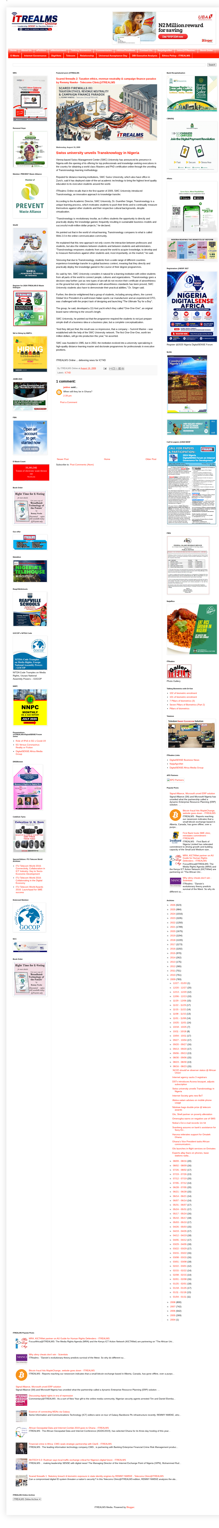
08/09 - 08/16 (180, 1161)
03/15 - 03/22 (180, 1253)
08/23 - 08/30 (180, 1062)
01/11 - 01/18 (180, 1292)
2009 (173, 979)
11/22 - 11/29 (180, 1005)
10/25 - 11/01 (180, 1022)
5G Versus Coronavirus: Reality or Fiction (28, 746)
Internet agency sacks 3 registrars (189, 1077)
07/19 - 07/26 (180, 1174)
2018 (173, 940)
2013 (173, 962)
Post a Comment (68, 402)
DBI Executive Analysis (144, 55)
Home (13, 50)
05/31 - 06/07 (180, 1204)
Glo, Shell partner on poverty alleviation (192, 1114)
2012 (173, 966)
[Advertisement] (106, 430)
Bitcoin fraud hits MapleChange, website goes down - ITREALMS (199, 812)
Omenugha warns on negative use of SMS (193, 1118)
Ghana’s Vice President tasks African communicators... (191, 1142)
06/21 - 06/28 (180, 1191)
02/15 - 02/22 (180, 1270)
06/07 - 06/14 (180, 1200)
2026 (173, 905)
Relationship (87, 55)
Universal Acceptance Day (113, 55)
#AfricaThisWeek (126, 50)
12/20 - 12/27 (180, 987)
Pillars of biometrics (179, 708)
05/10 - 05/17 (180, 1218)
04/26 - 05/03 (180, 1226)
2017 (173, 944)
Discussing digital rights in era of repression (51, 1395)
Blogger (130, 1507)
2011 (173, 970)
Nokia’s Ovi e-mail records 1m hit (189, 1123)
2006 (173, 1311)
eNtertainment (58, 50)
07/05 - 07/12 (180, 1183)
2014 (173, 957)
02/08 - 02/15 (180, 1275)
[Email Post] (105, 368)
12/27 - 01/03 (180, 983)
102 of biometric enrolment (183, 693)
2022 (173, 922)
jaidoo (66, 387)
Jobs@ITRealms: (186, 50)
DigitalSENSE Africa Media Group (186, 767)
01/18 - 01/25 (180, 1288)
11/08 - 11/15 (180, 1013)
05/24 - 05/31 (180, 1209)
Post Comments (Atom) (82, 464)
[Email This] (110, 368)
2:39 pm (67, 395)
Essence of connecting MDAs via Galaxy (49, 1411)
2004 (173, 1319)
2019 (173, 935)
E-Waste (14, 55)
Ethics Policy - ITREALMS (176, 55)
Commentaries (104, 50)
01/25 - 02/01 (180, 1283)
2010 (173, 975)
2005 (173, 1315)
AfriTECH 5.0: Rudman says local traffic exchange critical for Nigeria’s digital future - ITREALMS (77, 1460)
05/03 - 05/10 (180, 1222)
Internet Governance (35, 55)
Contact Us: (146, 50)
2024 (173, 913)
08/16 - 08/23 (180, 1066)
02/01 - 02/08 (180, 1279)
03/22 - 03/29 (180, 1248)
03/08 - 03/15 (180, 1257)
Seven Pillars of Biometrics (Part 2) (187, 704)
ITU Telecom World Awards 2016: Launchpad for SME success (29, 890)
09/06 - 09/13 (180, 1053)
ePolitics (41, 50)
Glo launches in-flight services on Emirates (193, 1148)
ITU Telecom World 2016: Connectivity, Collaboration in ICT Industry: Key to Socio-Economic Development (30, 870)
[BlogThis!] (113, 368)
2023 (173, 918)
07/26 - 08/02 (180, 1170)
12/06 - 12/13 (180, 996)
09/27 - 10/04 (180, 1040)
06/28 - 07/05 (180, 1187)
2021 (173, 927)
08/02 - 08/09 (180, 1165)
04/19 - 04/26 (180, 1231)
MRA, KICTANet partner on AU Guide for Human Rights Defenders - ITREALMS (198, 858)
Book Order (206, 50)
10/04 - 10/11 (180, 1035)
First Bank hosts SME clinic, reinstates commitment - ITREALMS (197, 836)
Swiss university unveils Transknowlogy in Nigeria (97, 153)
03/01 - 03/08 (180, 1261)
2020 (173, 931)
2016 (173, 948)
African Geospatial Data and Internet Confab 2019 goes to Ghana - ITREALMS (69, 1428)
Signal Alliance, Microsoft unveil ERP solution (192, 793)
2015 (173, 953)
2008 (173, 1302)
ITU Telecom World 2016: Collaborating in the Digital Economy (29, 880)
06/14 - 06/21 (180, 1196)
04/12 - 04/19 (180, 1235)
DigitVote (56, 55)
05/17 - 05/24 (180, 1213)
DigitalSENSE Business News (184, 760)
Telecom (70, 55)
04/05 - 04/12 (180, 1240)
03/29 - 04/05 (180, 1244)
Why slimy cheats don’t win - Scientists (48, 1354)
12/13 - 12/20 (180, 992)
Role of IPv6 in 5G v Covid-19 (31, 741)
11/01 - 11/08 (180, 1018)
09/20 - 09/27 (180, 1044)
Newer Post (63, 459)
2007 (173, 1306)
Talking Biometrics (81, 50)
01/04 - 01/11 (180, 1296)
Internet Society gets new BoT (187, 1095)
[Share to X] (116, 368)
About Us (26, 50)
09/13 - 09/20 (180, 1049)
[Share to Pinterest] (122, 368)
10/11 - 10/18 (180, 1031)
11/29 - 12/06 (180, 1000)
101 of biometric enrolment (183, 697)
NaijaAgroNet (165, 50)
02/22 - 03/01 (180, 1266)
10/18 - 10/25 (180, 1027)
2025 (173, 909)
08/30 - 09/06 (180, 1057)
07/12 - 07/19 (180, 1178)
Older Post (151, 459)
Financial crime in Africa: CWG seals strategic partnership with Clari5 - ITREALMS (70, 1444)
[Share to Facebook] (119, 368)
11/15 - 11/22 (180, 1009)
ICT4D (68, 373)
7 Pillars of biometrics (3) (182, 700)
